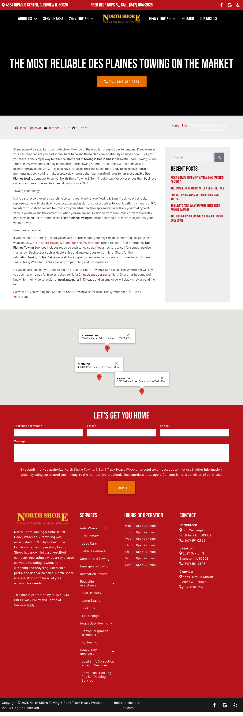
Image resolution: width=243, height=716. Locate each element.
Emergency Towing (94, 566)
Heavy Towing (159, 19)
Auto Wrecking (91, 528)
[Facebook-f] (221, 5)
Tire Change (90, 615)
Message (20, 441)
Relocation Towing (94, 574)
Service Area (53, 19)
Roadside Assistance (88, 583)
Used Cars (89, 543)
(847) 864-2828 (140, 5)
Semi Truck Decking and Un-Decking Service (96, 676)
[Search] (219, 157)
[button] (99, 377)
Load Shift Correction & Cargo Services (97, 663)
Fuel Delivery (91, 593)
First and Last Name (28, 425)
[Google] (229, 5)
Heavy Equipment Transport (94, 633)
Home (175, 125)
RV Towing (89, 642)
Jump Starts (90, 600)
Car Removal (90, 536)
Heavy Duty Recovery (88, 652)
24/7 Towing (78, 19)
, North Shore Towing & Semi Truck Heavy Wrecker (65, 242)
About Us (25, 19)
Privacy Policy (30, 600)
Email (91, 425)
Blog (185, 125)
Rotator (187, 19)
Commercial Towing (95, 558)
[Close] (116, 363)
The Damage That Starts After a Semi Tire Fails (197, 188)
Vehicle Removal (93, 551)
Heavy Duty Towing (94, 623)
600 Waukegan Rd (196, 530)
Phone (165, 425)
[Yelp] (238, 5)
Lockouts (88, 608)
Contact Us (208, 19)
